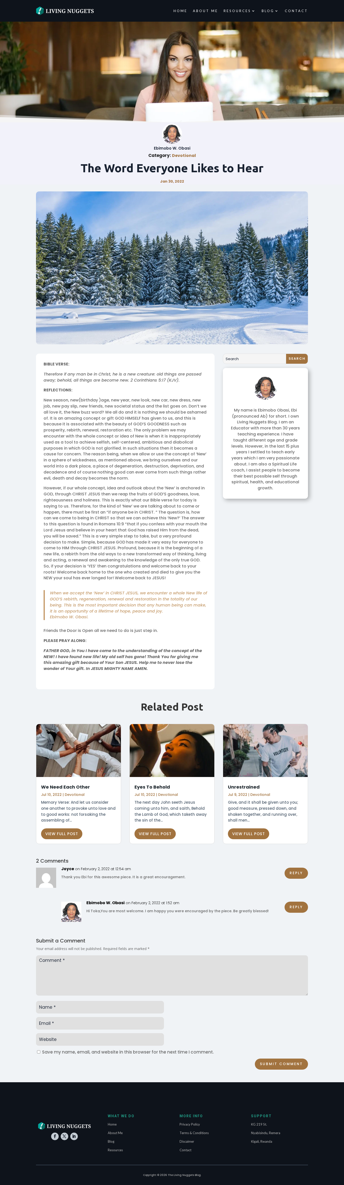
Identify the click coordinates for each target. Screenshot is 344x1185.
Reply (296, 872)
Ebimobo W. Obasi (105, 903)
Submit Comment (281, 1063)
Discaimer (187, 1141)
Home (180, 11)
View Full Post (61, 833)
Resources (237, 11)
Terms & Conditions (194, 1133)
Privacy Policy (190, 1124)
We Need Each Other (65, 787)
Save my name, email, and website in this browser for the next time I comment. (128, 1052)
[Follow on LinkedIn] (74, 1136)
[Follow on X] (64, 1136)
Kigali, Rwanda (261, 1141)
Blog (268, 11)
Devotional (184, 155)
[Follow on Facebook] (55, 1136)
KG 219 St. (259, 1124)
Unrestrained (244, 787)
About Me (205, 11)
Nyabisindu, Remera (265, 1133)
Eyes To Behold (152, 787)
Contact (296, 11)
